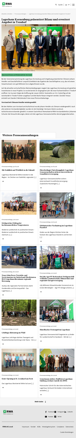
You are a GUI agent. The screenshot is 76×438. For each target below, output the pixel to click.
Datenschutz (69, 427)
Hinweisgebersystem (48, 427)
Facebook (51, 412)
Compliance (60, 427)
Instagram (60, 412)
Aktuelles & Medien (6, 14)
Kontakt (33, 427)
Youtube (50, 416)
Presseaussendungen (20, 14)
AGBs (39, 427)
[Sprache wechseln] (69, 5)
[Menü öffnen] (73, 5)
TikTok (59, 416)
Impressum (25, 427)
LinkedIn (70, 412)
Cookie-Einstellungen (66, 432)
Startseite (7, 4)
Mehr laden (39, 402)
